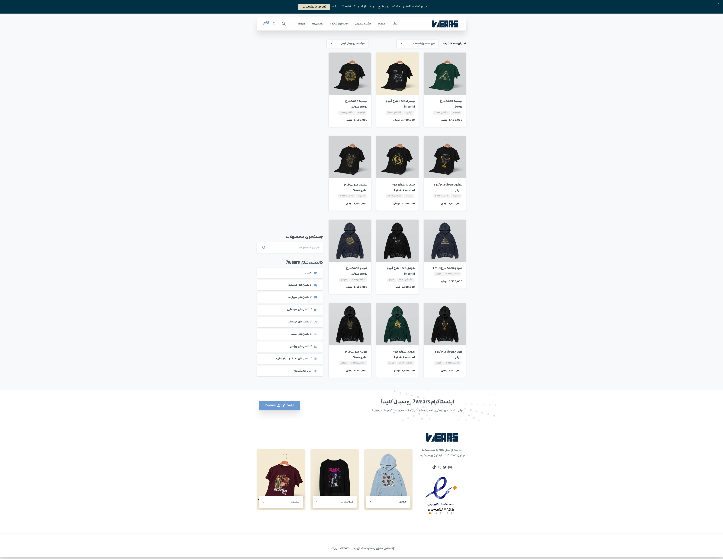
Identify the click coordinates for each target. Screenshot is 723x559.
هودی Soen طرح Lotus (447, 268)
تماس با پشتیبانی (314, 6)
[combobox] (417, 44)
